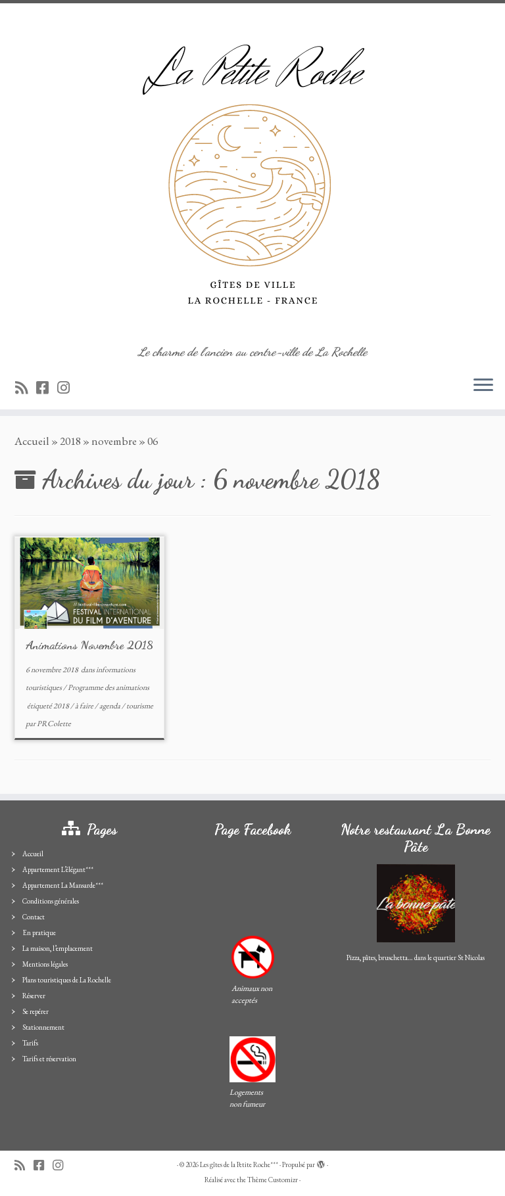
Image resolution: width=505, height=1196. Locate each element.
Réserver (33, 995)
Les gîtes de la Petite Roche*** (239, 1164)
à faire (85, 706)
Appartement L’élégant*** (57, 869)
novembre (114, 441)
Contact (33, 916)
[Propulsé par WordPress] (320, 1162)
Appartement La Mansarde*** (62, 885)
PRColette (54, 723)
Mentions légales (45, 964)
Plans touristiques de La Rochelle (66, 979)
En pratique (39, 932)
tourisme (139, 706)
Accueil (31, 441)
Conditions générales (50, 901)
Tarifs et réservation (49, 1058)
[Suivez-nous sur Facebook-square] (46, 388)
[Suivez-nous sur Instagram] (67, 388)
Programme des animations (108, 687)
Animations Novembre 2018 (89, 644)
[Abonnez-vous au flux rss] (25, 388)
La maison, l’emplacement (57, 948)
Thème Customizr (272, 1179)
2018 (70, 441)
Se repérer (35, 1011)
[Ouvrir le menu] (483, 386)
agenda (110, 706)
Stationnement (43, 1027)
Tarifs (30, 1042)
